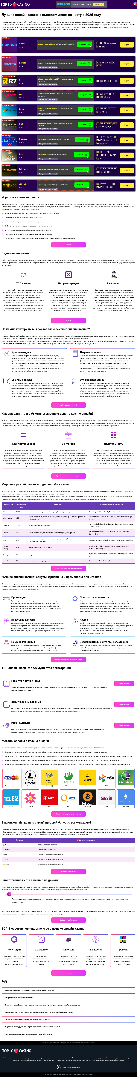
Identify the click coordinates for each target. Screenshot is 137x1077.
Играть (127, 45)
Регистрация (124, 683)
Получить (98, 4)
